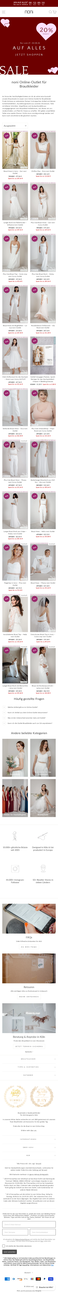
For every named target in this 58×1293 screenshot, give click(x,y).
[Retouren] (29, 968)
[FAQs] (29, 919)
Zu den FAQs (29, 947)
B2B (28, 1155)
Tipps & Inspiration (28, 1067)
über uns (33, 1130)
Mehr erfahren (29, 997)
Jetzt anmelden (10, 1252)
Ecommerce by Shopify (32, 1291)
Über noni (28, 1147)
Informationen (28, 1139)
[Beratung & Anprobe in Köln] (29, 1018)
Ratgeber (28, 1075)
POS (18, 1291)
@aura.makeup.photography (38, 1174)
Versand (38, 1163)
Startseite (28, 1052)
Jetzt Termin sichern (29, 1046)
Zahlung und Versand (40, 1170)
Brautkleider (28, 1059)
